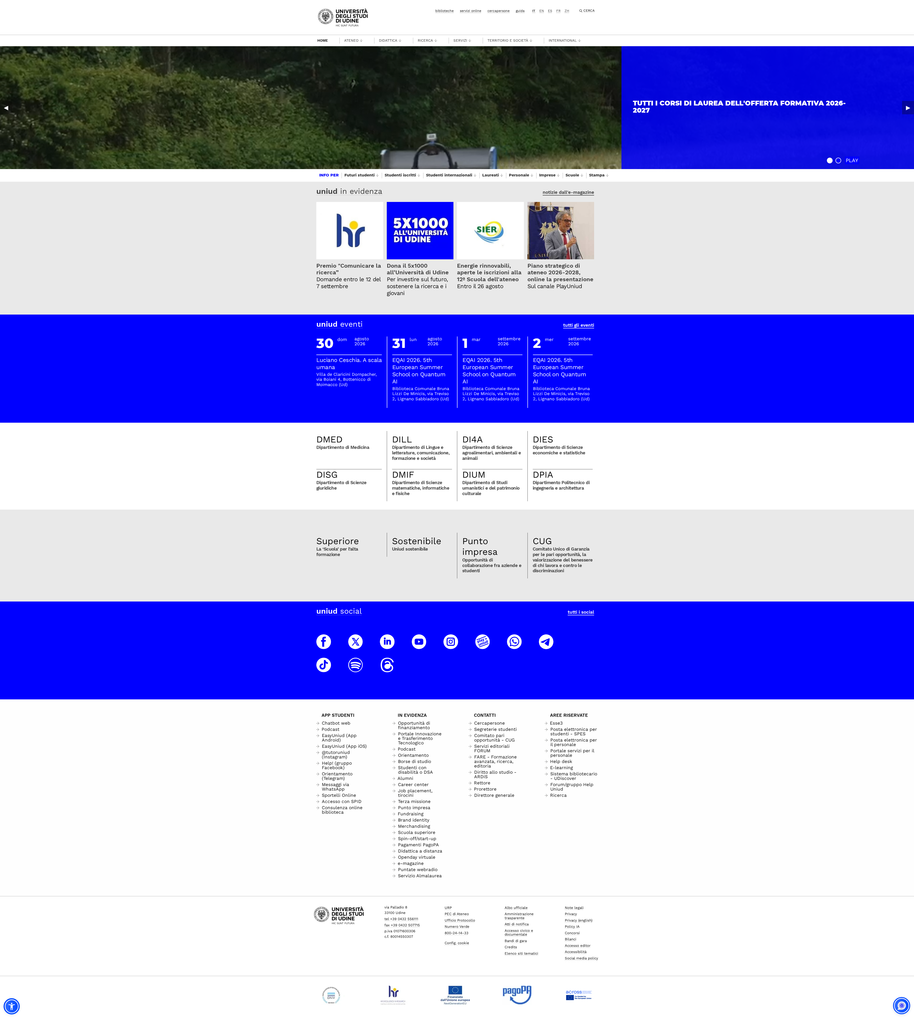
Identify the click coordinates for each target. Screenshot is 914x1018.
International (563, 40)
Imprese (547, 175)
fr (558, 11)
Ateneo (351, 40)
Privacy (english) (578, 920)
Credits (511, 947)
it (533, 11)
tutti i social (581, 612)
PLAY (852, 160)
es (550, 11)
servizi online (470, 11)
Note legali (574, 908)
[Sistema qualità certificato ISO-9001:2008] (331, 995)
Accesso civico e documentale (519, 932)
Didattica (388, 40)
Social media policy (581, 958)
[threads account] (387, 669)
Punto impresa (480, 546)
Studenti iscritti (400, 175)
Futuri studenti (359, 175)
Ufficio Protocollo (460, 920)
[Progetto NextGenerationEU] (455, 995)
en (541, 11)
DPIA (543, 474)
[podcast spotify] (355, 669)
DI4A (472, 439)
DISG (327, 474)
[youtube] (419, 646)
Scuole (572, 175)
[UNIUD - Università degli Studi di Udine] (342, 17)
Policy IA (572, 926)
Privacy (571, 914)
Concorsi (572, 933)
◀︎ (6, 107)
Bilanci (570, 939)
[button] (830, 160)
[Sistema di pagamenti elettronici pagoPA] (517, 995)
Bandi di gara (516, 941)
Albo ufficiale (516, 908)
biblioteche (444, 11)
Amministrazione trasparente (519, 916)
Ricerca (425, 40)
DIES (543, 439)
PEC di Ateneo (457, 914)
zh (567, 11)
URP (448, 908)
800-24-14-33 (456, 933)
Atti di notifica (517, 924)
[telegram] (546, 646)
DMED (329, 439)
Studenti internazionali (449, 175)
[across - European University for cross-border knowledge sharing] (579, 995)
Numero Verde (457, 926)
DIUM (473, 474)
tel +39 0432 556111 (401, 919)
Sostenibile (416, 541)
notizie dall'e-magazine (568, 192)
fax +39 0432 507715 (402, 925)
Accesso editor (578, 945)
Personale (519, 175)
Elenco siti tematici (521, 953)
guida (520, 11)
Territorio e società (507, 40)
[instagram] (450, 646)
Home (322, 40)
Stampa (597, 175)
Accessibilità (575, 952)
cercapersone (498, 11)
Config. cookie (457, 943)
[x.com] (355, 646)
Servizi (460, 40)
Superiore (337, 541)
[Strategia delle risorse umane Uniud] (393, 995)
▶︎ (908, 107)
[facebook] (323, 646)
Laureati (490, 175)
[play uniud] (482, 646)
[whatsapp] (514, 646)
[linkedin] (387, 646)
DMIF (403, 474)
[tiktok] (323, 669)
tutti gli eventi (578, 325)
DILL (402, 439)
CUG (542, 541)
